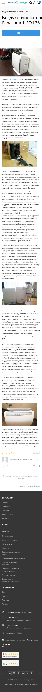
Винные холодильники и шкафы (11, 553)
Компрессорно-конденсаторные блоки (10, 580)
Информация (8, 587)
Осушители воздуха (9, 540)
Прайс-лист (6, 506)
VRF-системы (7, 544)
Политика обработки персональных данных (21, 684)
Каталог (5, 531)
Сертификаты (7, 510)
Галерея (5, 604)
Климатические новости (19, 9)
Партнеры (5, 600)
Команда (5, 502)
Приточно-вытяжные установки (9, 563)
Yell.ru (4, 647)
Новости (5, 596)
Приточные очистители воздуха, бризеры (10, 569)
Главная (4, 9)
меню (20, 33)
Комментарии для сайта (30, 486)
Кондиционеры (7, 536)
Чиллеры (5, 548)
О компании (7, 498)
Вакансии (5, 518)
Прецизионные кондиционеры (13, 558)
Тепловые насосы (8, 575)
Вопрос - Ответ (7, 514)
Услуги (5, 524)
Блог (3, 592)
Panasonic (13, 79)
